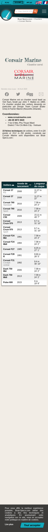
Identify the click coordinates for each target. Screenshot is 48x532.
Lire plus (9, 524)
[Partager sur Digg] (29, 94)
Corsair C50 (6, 216)
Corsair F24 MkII (8, 243)
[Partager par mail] (41, 94)
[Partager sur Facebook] (6, 94)
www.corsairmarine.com (19, 117)
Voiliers (7, 185)
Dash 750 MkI (7, 270)
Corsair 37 (8, 191)
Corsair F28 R (8, 255)
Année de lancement (23, 185)
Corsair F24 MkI (8, 237)
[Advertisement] (24, 161)
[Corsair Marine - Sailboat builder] (38, 2)
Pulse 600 (8, 282)
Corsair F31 (8, 262)
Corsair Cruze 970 (8, 222)
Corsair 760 (8, 203)
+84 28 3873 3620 (16, 120)
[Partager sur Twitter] (18, 94)
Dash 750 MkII (7, 276)
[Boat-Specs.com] (6, 14)
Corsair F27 (8, 249)
